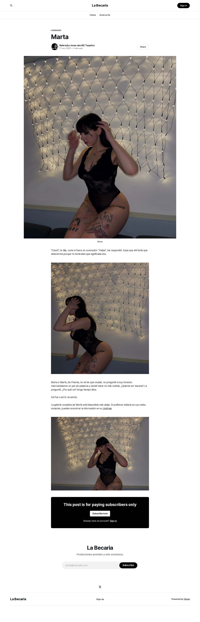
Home (93, 15)
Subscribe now (100, 513)
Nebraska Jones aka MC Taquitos (77, 45)
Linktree (107, 408)
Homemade (56, 30)
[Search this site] (11, 5)
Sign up (100, 599)
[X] (100, 586)
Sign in (183, 5)
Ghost (187, 599)
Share (143, 46)
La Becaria (100, 5)
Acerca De (105, 15)
